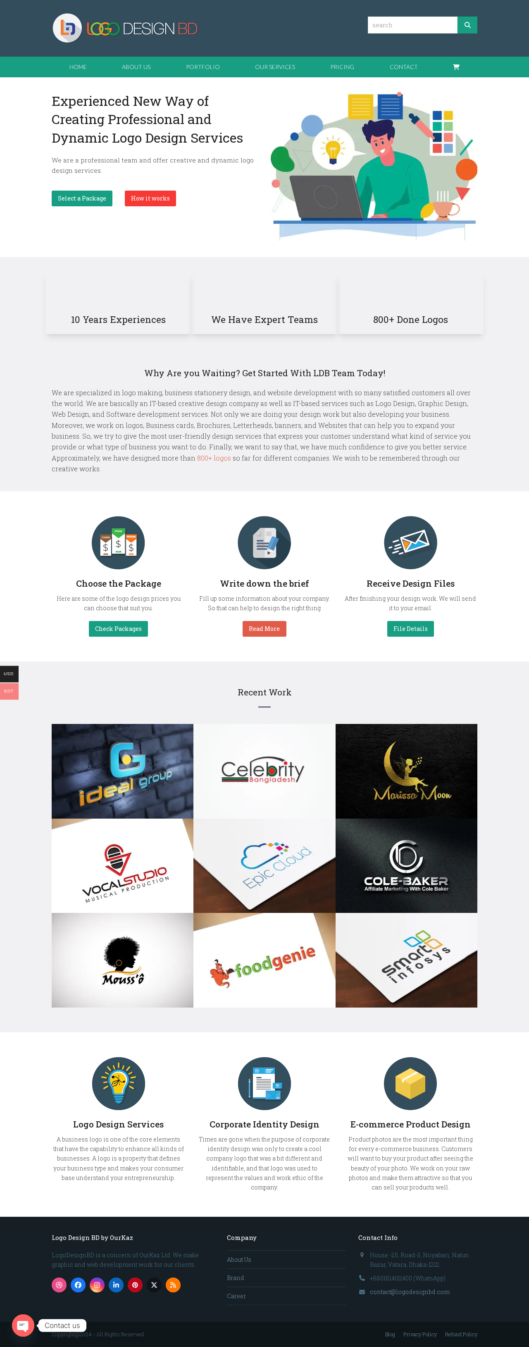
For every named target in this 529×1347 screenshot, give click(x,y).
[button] (456, 67)
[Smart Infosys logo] (406, 960)
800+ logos (214, 458)
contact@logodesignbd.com (410, 1292)
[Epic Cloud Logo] (264, 865)
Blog (390, 1334)
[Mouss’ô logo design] (122, 960)
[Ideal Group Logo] (122, 770)
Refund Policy (461, 1334)
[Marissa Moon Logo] (406, 770)
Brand (235, 1278)
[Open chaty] (23, 1325)
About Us (239, 1259)
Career (236, 1296)
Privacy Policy (420, 1334)
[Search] (467, 25)
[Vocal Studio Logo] (122, 865)
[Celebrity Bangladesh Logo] (264, 770)
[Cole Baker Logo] (406, 865)
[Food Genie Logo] (264, 960)
